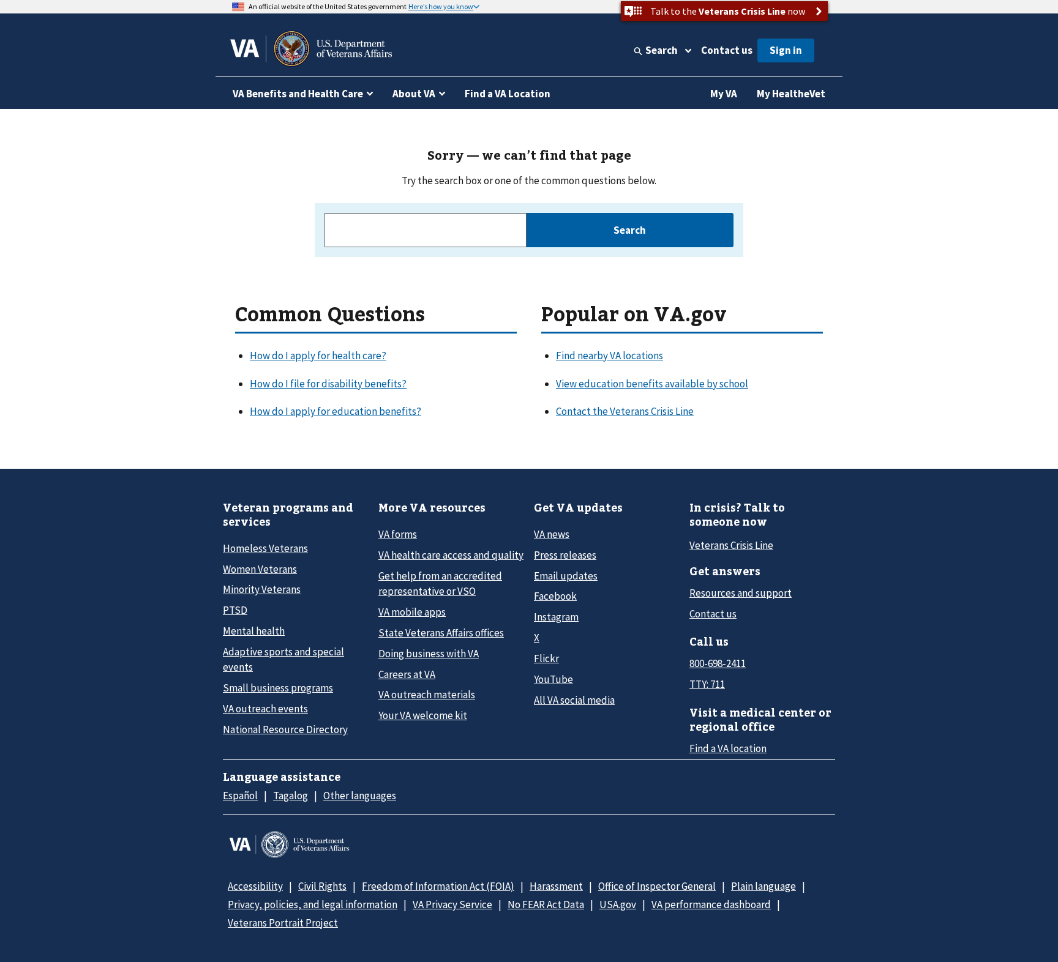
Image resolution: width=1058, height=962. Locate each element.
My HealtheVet (791, 93)
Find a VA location (728, 748)
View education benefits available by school (652, 383)
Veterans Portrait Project (283, 923)
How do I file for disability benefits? (328, 383)
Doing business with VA (428, 653)
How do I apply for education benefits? (335, 411)
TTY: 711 (707, 684)
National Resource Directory (285, 729)
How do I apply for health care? (318, 355)
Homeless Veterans (265, 548)
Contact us (726, 50)
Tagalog (290, 795)
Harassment (556, 886)
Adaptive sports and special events (283, 659)
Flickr (546, 658)
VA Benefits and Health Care (298, 93)
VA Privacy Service (452, 904)
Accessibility (255, 886)
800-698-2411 (717, 663)
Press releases (565, 555)
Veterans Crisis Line (731, 545)
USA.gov (617, 904)
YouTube (553, 679)
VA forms (397, 534)
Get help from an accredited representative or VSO (440, 583)
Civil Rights (322, 886)
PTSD (235, 610)
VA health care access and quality (450, 555)
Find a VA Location (507, 93)
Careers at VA (406, 674)
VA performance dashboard (711, 904)
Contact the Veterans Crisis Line (625, 411)
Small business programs (278, 688)
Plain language (763, 886)
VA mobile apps (412, 612)
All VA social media (574, 700)
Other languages (359, 795)
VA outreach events (265, 708)
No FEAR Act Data (546, 904)
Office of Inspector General (657, 886)
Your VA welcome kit (422, 715)
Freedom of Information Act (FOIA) (438, 886)
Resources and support (740, 593)
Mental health (254, 631)
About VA (413, 93)
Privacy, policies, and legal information (312, 904)
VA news (551, 534)
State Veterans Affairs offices (441, 632)
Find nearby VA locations (609, 355)
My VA (723, 93)
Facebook (555, 596)
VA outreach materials (426, 694)
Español (240, 795)
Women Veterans (260, 569)
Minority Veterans (262, 589)
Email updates (566, 576)
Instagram (556, 617)
